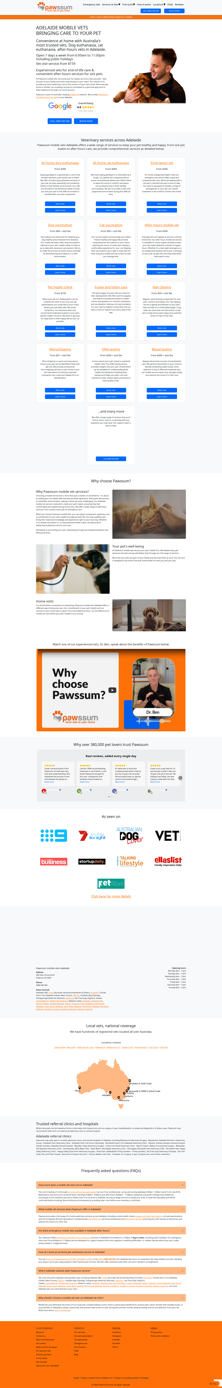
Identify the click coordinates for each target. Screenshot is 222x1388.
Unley (51, 992)
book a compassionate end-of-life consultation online (69, 1259)
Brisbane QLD (141, 1047)
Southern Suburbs (68, 1009)
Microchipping (60, 349)
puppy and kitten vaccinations (149, 1216)
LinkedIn (116, 1339)
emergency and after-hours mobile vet (74, 1237)
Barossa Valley (42, 1003)
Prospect (95, 992)
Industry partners (44, 1354)
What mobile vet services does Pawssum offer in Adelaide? (70, 1209)
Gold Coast (153, 1047)
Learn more (60, 210)
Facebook (116, 1332)
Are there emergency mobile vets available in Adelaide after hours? (74, 1230)
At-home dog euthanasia (60, 163)
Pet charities (41, 1362)
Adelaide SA (100, 1047)
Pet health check (60, 287)
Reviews (179, 4)
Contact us (40, 1336)
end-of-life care (94, 1219)
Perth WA (164, 1047)
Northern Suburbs (111, 1286)
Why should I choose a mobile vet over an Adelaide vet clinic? (71, 1297)
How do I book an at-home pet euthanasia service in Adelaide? (72, 1252)
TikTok (115, 1347)
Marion (76, 995)
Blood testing (162, 349)
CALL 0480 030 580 (151, 11)
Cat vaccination (111, 225)
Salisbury (70, 998)
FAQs (170, 4)
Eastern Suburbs (72, 1003)
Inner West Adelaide (72, 1006)
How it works (144, 4)
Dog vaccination (60, 225)
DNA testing (111, 349)
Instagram (117, 1336)
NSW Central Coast (85, 1047)
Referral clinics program (46, 1347)
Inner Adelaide (86, 1003)
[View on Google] (44, 791)
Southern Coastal (52, 1009)
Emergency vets (91, 4)
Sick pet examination (83, 1336)
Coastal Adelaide (56, 1003)
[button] (41, 778)
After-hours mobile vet (162, 225)
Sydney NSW (59, 1047)
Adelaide (86, 1001)
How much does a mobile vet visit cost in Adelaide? (66, 1185)
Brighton (64, 1001)
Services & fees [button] (111, 4)
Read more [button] (49, 782)
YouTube (116, 1343)
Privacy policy (156, 1332)
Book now (60, 204)
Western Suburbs (85, 1009)
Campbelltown (42, 1001)
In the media (41, 1358)
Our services (79, 1332)
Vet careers (41, 1343)
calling (106, 1259)
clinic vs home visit (62, 1310)
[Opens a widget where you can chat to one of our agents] (213, 1384)
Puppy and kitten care (111, 287)
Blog (76, 1354)
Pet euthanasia (80, 1339)
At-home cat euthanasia (111, 163)
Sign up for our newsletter (47, 1365)
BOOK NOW (174, 11)
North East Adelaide (91, 1006)
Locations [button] (159, 4)
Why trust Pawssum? (45, 1339)
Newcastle (71, 1047)
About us (40, 1332)
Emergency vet (162, 163)
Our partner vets (43, 1351)
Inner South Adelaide (54, 1006)
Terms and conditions (160, 1336)
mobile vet (74, 94)
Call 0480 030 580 (110, 459)
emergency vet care (133, 1219)
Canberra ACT (127, 1047)
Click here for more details (111, 896)
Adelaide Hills (97, 1001)
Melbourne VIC (113, 1047)
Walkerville (54, 1001)
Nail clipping (162, 287)
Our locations (80, 1347)
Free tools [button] (128, 4)
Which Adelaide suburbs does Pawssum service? (64, 1270)
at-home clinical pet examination (82, 1192)
